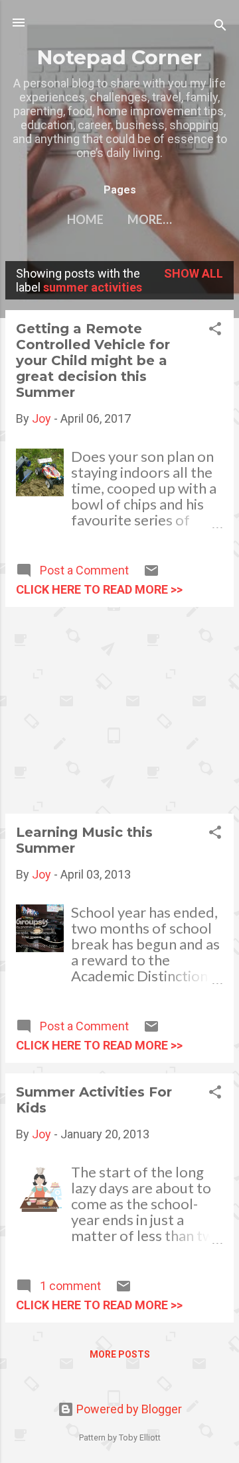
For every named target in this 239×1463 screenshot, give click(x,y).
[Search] (220, 27)
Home (85, 219)
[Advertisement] (119, 710)
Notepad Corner (119, 57)
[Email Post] (151, 574)
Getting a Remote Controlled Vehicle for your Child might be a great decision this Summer (93, 360)
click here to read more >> (99, 589)
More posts (120, 1354)
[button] (215, 331)
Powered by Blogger (128, 1409)
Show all (193, 273)
